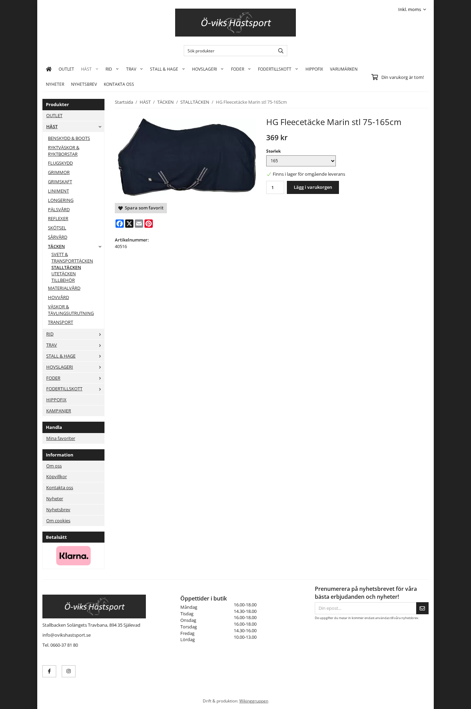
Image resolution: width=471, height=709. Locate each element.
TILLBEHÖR (63, 280)
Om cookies (58, 520)
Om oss (54, 466)
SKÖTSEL (57, 228)
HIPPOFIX (314, 69)
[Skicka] (422, 608)
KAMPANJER (58, 411)
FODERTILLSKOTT (274, 69)
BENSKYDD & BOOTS (69, 138)
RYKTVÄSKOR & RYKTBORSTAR (63, 150)
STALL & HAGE (164, 69)
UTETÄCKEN (63, 273)
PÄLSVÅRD (59, 209)
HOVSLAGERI (204, 69)
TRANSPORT (60, 322)
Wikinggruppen (253, 700)
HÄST (86, 69)
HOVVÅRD (58, 297)
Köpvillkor (56, 476)
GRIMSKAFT (60, 181)
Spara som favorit (143, 208)
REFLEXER (58, 218)
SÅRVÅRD (57, 237)
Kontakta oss (59, 487)
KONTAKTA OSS (119, 84)
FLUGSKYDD (60, 163)
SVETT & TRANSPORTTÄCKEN (72, 257)
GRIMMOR (59, 172)
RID (109, 69)
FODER (237, 69)
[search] (279, 50)
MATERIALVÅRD (64, 288)
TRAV (131, 69)
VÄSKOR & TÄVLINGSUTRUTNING (71, 310)
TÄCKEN (56, 246)
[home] (48, 68)
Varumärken (344, 69)
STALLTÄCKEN (66, 267)
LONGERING (60, 200)
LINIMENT (58, 191)
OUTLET (66, 69)
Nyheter (55, 84)
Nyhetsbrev (84, 84)
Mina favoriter (60, 438)
